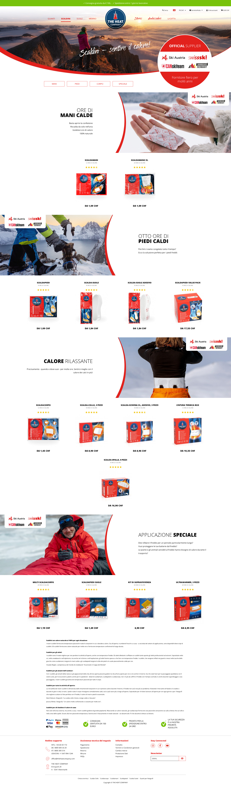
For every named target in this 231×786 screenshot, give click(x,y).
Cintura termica (83, 778)
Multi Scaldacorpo (43, 582)
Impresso (119, 756)
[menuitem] (211, 10)
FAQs (82, 756)
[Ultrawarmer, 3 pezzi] (188, 607)
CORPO (100, 84)
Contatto (119, 745)
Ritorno (83, 750)
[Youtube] (168, 747)
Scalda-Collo (94, 778)
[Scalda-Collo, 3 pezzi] (91, 430)
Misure (83, 753)
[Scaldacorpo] (43, 430)
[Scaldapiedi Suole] (91, 607)
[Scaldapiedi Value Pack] (188, 308)
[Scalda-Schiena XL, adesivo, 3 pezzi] (139, 430)
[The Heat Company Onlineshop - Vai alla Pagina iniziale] (115, 18)
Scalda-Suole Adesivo (139, 282)
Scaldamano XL (139, 160)
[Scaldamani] (91, 185)
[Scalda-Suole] (91, 308)
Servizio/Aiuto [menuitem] (196, 10)
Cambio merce (121, 750)
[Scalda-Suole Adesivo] (139, 308)
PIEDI (77, 84)
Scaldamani (91, 160)
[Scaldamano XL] (139, 185)
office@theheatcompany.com (63, 758)
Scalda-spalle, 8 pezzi (115, 460)
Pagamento (84, 745)
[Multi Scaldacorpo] (43, 607)
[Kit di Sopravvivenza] (139, 607)
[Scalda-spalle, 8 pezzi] (115, 485)
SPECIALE (123, 84)
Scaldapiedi (43, 282)
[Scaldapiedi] (43, 308)
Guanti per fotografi (146, 778)
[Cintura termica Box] (188, 430)
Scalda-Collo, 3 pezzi (91, 405)
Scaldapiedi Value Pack (187, 282)
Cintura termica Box (187, 405)
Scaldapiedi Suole (91, 582)
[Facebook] (161, 747)
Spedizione (84, 748)
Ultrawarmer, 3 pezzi (187, 582)
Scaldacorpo (43, 405)
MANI (54, 84)
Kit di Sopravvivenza (139, 582)
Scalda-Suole (91, 282)
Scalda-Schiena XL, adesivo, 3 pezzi (139, 405)
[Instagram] (154, 747)
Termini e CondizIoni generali (127, 748)
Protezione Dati (122, 753)
